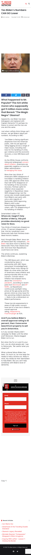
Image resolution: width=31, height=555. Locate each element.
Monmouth (17, 285)
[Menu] (29, 4)
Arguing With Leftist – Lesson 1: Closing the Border (13, 540)
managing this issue (14, 170)
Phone (7, 403)
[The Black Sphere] (6, 3)
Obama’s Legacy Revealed (12, 531)
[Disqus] (15, 458)
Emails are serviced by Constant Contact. (18, 421)
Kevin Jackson (5, 17)
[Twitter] (18, 551)
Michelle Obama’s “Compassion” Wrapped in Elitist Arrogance (14, 535)
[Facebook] (14, 551)
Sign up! (15, 425)
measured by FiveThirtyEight (12, 313)
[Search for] (26, 4)
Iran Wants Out (7, 524)
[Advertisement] (15, 36)
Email (6, 395)
